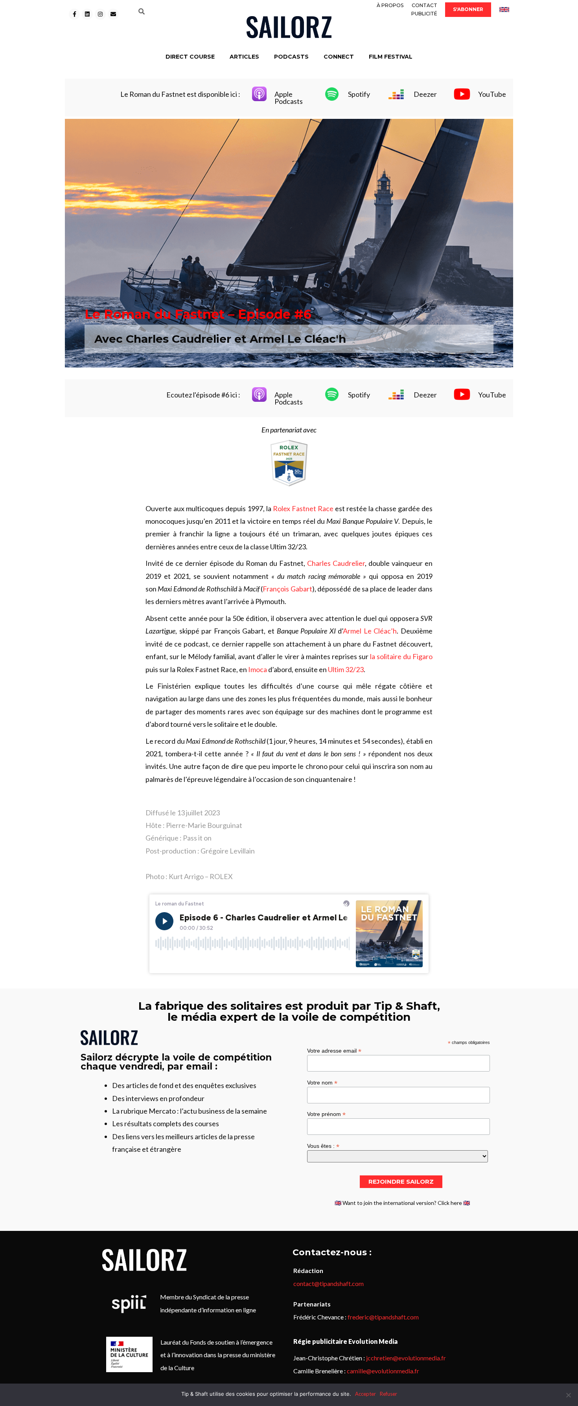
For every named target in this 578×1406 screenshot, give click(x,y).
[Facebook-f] (74, 14)
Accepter (365, 1394)
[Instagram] (100, 14)
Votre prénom (326, 1113)
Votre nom (322, 1082)
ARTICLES (244, 56)
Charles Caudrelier (336, 563)
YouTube (492, 94)
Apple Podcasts (288, 97)
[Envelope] (113, 14)
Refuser (388, 1394)
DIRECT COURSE (190, 56)
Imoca (257, 669)
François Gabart (287, 588)
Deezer (425, 94)
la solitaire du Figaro (401, 656)
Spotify (359, 94)
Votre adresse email (334, 1050)
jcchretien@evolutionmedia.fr (406, 1358)
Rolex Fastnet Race (303, 508)
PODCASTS (291, 56)
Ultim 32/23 (346, 669)
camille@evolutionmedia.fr (383, 1371)
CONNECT (339, 56)
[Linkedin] (87, 14)
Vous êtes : (323, 1145)
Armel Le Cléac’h (370, 630)
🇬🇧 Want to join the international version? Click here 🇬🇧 (402, 1202)
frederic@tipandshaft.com (383, 1317)
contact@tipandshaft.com (328, 1283)
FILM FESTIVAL (390, 56)
